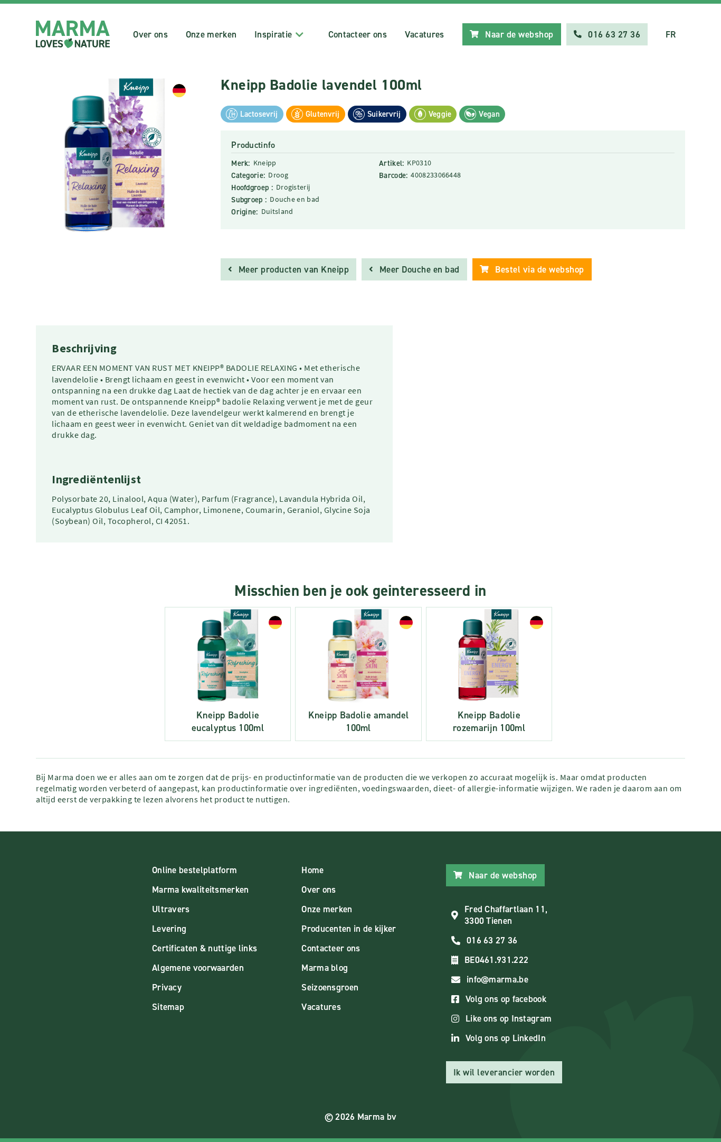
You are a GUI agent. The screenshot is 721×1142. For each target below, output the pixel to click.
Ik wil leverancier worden (504, 1072)
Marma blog (324, 967)
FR (671, 34)
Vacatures (424, 34)
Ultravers (171, 909)
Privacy (167, 987)
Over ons (150, 34)
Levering (169, 928)
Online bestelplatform (194, 870)
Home (312, 870)
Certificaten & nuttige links (204, 948)
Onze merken (211, 34)
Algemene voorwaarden (198, 967)
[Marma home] (73, 34)
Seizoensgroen (329, 987)
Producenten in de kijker (348, 928)
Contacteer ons (357, 34)
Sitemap (168, 1007)
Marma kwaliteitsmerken (200, 889)
